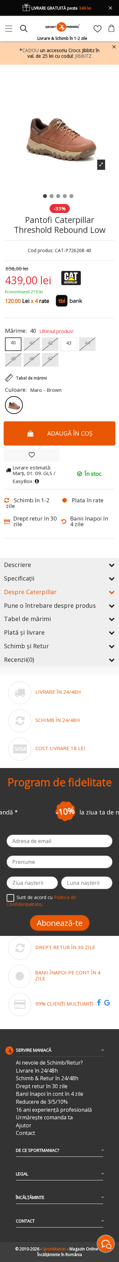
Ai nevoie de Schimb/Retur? (49, 1063)
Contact (25, 1133)
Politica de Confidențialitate (41, 900)
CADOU (30, 50)
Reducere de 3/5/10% (42, 1102)
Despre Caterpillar (30, 592)
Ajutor (23, 1125)
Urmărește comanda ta (44, 1117)
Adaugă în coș (70, 433)
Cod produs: (41, 250)
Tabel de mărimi (27, 619)
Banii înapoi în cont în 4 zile (49, 1094)
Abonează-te (60, 922)
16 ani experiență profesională (54, 1110)
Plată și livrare (24, 632)
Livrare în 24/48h (37, 1071)
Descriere (17, 565)
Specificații (19, 578)
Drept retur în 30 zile (41, 1086)
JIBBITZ (83, 56)
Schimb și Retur (26, 646)
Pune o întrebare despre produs (50, 605)
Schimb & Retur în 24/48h (47, 1078)
